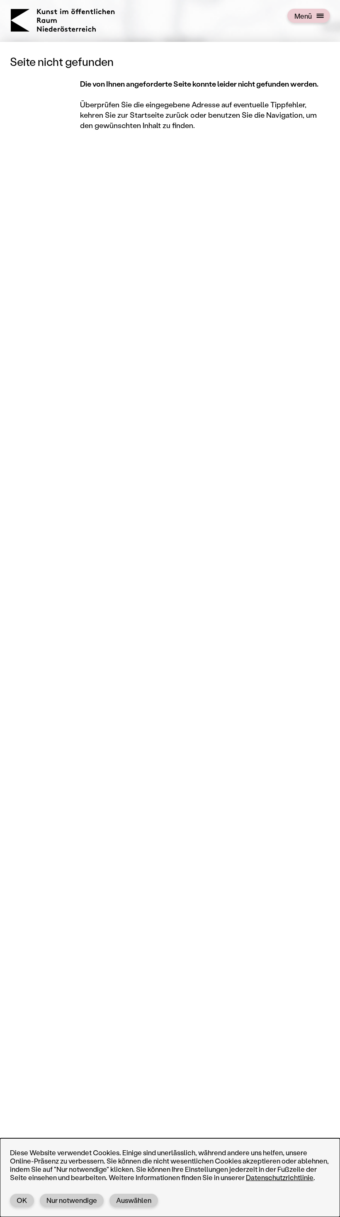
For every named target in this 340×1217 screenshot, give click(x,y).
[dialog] (170, 1177)
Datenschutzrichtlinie (279, 1177)
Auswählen (133, 1200)
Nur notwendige (71, 1200)
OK (22, 1200)
